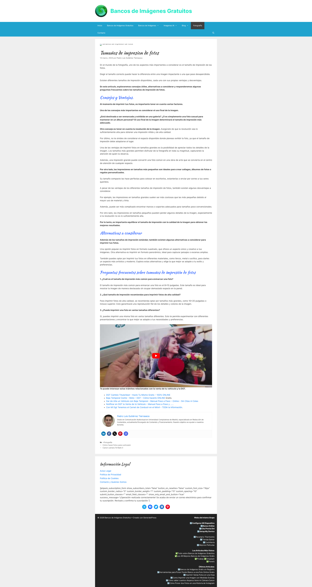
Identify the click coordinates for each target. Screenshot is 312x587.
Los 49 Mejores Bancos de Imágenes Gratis (195, 556)
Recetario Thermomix (205, 537)
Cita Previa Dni (207, 528)
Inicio (100, 25)
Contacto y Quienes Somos (113, 482)
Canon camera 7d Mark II (113, 448)
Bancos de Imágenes (147, 25)
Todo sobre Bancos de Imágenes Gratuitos (196, 553)
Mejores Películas (206, 545)
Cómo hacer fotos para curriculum (117, 445)
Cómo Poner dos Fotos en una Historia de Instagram (192, 583)
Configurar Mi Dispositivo (203, 523)
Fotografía (197, 25)
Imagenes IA (169, 25)
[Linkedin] (103, 433)
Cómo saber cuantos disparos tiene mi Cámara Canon (191, 580)
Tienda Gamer (208, 539)
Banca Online (208, 526)
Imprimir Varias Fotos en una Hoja (200, 575)
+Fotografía (107, 442)
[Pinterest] (120, 433)
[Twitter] (114, 433)
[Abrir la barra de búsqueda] (213, 33)
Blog (184, 25)
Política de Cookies (109, 478)
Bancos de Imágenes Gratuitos (151, 11)
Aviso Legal (105, 471)
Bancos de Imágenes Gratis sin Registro (197, 569)
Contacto (101, 33)
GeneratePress (149, 517)
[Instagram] (126, 433)
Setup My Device (207, 531)
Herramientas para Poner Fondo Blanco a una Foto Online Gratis (187, 572)
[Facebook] (109, 433)
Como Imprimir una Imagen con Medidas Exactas (193, 578)
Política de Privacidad (110, 474)
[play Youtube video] (156, 355)
